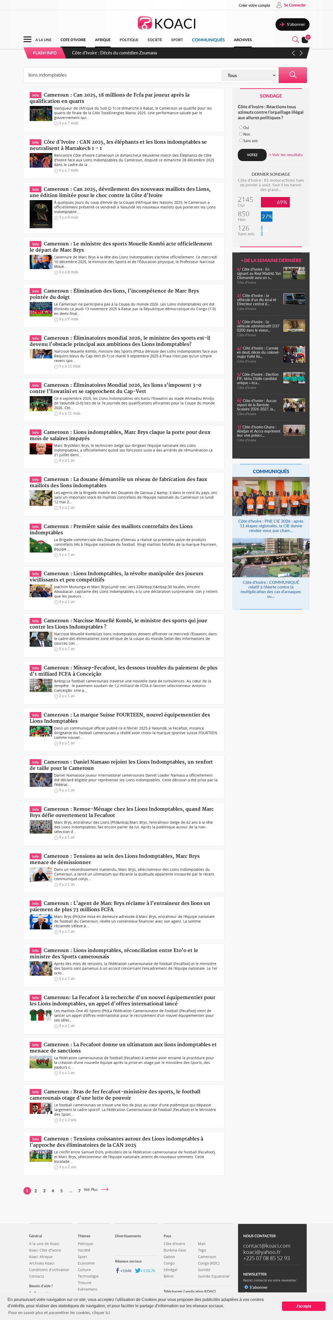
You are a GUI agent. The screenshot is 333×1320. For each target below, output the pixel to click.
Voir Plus (92, 1189)
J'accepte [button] (303, 1306)
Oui (246, 127)
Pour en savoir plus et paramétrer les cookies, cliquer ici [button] (59, 1312)
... (70, 1190)
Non (246, 134)
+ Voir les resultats (286, 154)
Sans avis (250, 140)
